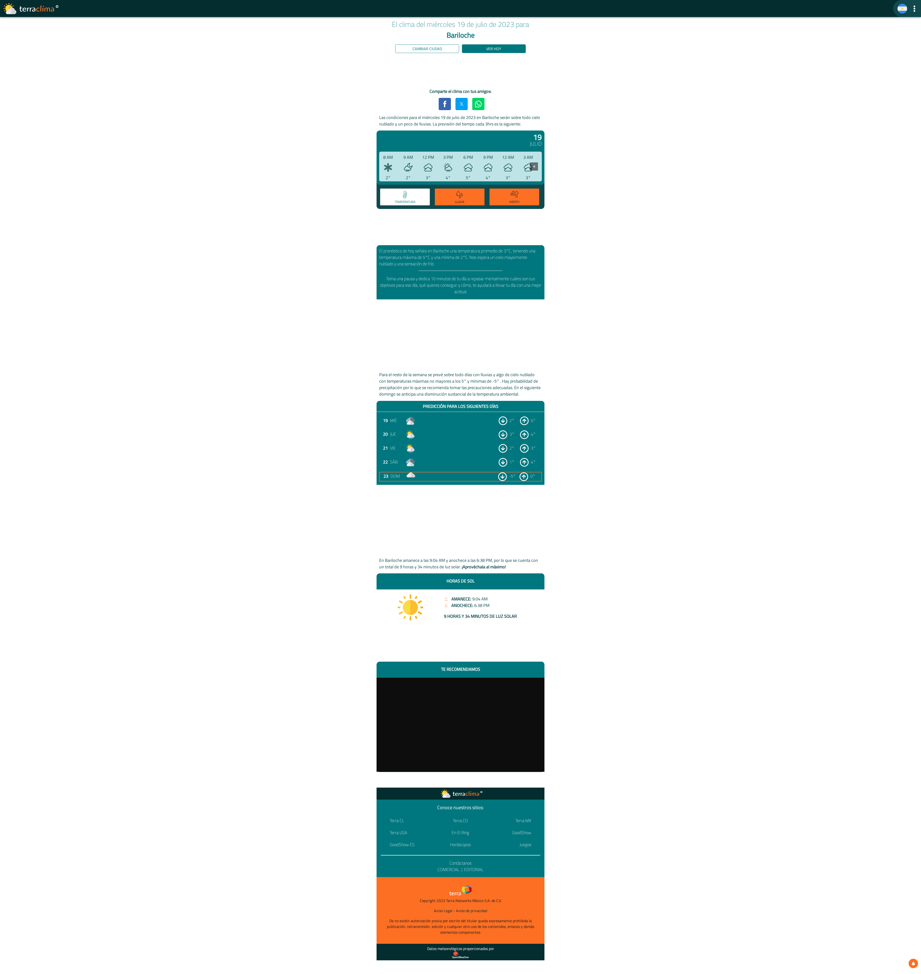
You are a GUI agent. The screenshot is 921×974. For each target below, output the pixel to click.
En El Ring (460, 832)
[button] (914, 8)
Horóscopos (460, 844)
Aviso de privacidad (471, 911)
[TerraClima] (902, 8)
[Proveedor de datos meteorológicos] (460, 955)
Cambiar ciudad (427, 49)
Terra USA (398, 832)
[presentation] (534, 166)
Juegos (525, 844)
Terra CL (397, 820)
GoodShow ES (402, 844)
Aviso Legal (443, 911)
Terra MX (523, 820)
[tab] (405, 197)
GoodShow (521, 832)
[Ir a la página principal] (31, 8)
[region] (460, 72)
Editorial (474, 869)
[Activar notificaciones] (913, 963)
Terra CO (460, 820)
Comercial (448, 869)
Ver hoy (493, 49)
